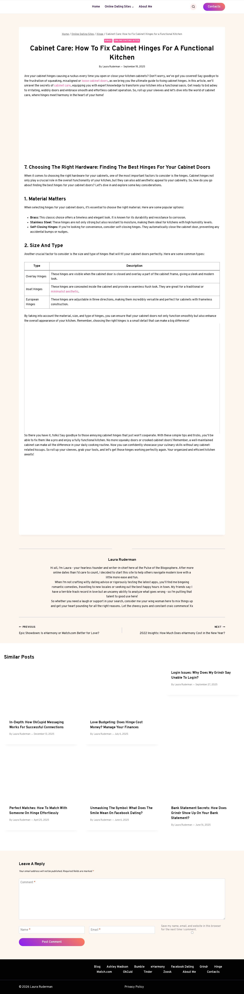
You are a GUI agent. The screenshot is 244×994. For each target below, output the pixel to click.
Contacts (214, 7)
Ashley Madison (117, 967)
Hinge (108, 40)
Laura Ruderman (111, 66)
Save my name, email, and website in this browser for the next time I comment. (191, 927)
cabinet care (62, 86)
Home (96, 7)
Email (96, 930)
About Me (145, 7)
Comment (28, 882)
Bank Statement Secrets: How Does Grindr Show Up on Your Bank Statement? (199, 813)
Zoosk (167, 972)
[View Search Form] (193, 7)
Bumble (139, 967)
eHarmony (158, 967)
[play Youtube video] (122, 378)
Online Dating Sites (126, 40)
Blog (97, 967)
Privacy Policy (134, 987)
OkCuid (127, 972)
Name (25, 930)
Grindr (204, 967)
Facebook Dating (182, 967)
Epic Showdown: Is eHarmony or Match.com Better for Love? (59, 630)
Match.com (104, 972)
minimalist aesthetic (64, 292)
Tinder (148, 972)
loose (86, 81)
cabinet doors (99, 81)
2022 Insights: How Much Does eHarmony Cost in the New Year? (182, 630)
